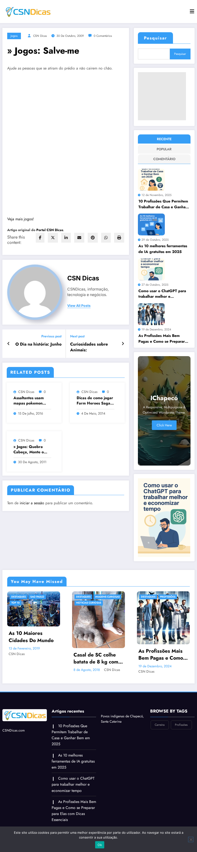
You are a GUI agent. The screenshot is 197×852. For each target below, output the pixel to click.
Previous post (51, 336)
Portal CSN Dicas (49, 229)
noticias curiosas (34, 603)
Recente (164, 139)
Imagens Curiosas (53, 597)
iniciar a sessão (32, 503)
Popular (164, 149)
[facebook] (40, 238)
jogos (14, 36)
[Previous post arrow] (8, 343)
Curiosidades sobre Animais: (89, 347)
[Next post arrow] (123, 343)
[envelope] (79, 238)
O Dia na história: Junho (38, 344)
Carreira (158, 597)
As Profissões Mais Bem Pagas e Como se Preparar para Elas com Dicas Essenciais (161, 338)
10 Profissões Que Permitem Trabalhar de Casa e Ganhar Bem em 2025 (163, 204)
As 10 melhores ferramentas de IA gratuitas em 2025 (162, 248)
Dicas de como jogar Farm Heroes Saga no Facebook (95, 400)
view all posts (79, 306)
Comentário (164, 159)
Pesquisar (155, 38)
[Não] (190, 839)
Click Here (164, 425)
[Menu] (192, 11)
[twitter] (53, 238)
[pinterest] (93, 238)
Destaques (29, 597)
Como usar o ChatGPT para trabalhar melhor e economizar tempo (162, 293)
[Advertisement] (162, 96)
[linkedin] (66, 238)
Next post (77, 336)
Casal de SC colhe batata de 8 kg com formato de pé (41, 658)
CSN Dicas (40, 36)
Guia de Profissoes (165, 603)
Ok (100, 845)
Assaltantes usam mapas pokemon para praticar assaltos (28, 400)
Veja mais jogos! (20, 219)
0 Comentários (103, 36)
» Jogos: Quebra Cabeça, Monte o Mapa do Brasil (28, 449)
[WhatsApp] (106, 238)
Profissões (113, 597)
